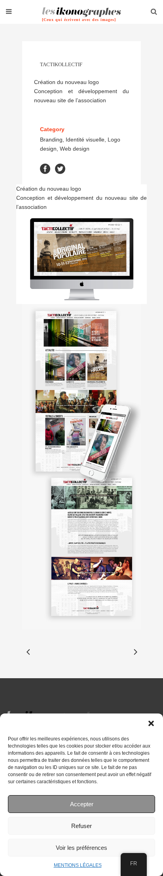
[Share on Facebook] (45, 168)
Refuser (81, 825)
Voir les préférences (81, 847)
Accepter (81, 804)
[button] (151, 723)
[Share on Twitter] (60, 168)
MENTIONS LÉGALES (78, 865)
